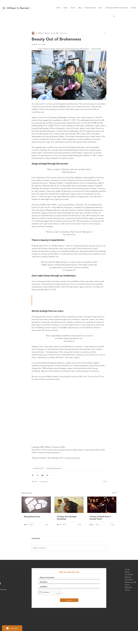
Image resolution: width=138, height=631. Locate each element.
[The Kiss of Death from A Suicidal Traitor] (101, 505)
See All (114, 493)
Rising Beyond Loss (32, 516)
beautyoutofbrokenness (54, 468)
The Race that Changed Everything (66, 517)
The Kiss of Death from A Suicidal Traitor (100, 517)
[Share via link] (47, 475)
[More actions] (105, 33)
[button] (114, 16)
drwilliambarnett (38, 468)
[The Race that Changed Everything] (69, 505)
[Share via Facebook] (33, 475)
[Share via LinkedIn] (42, 475)
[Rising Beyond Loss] (36, 505)
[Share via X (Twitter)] (37, 475)
